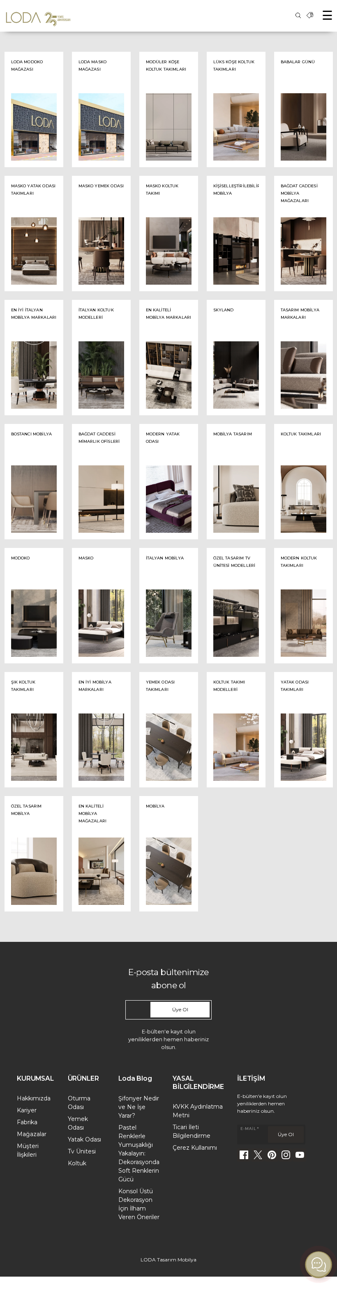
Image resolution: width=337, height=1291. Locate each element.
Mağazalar (31, 1134)
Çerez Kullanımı (195, 1147)
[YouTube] (299, 1155)
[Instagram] (285, 1155)
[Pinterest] (271, 1155)
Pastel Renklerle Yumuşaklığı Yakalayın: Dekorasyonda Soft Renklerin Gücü (138, 1153)
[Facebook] (243, 1155)
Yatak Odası (84, 1139)
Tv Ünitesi (82, 1151)
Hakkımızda (34, 1098)
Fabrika (27, 1122)
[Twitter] (257, 1155)
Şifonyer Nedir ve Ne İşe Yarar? (138, 1107)
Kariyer (27, 1110)
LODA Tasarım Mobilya (168, 1259)
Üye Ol (180, 1009)
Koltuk (77, 1163)
